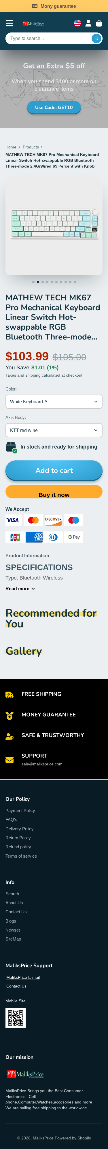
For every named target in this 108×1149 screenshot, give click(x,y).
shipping (33, 375)
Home (10, 147)
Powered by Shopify (73, 1138)
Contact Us (16, 911)
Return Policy (18, 837)
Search (12, 893)
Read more (17, 588)
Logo (36, 23)
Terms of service (21, 856)
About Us (14, 902)
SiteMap (13, 938)
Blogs (10, 921)
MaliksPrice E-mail (23, 977)
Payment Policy (20, 810)
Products (31, 147)
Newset (12, 929)
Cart (99, 23)
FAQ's (11, 819)
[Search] (96, 38)
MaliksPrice (43, 1138)
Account (88, 23)
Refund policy (18, 846)
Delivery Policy (19, 828)
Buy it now (54, 494)
